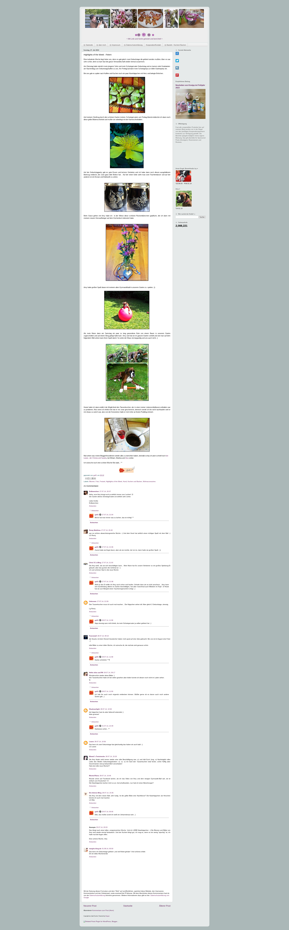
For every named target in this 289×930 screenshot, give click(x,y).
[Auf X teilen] (90, 478)
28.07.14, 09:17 (109, 672)
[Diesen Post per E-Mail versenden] (86, 478)
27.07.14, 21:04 (107, 515)
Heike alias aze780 (96, 672)
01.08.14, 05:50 (107, 848)
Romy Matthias (95, 530)
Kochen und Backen (135, 481)
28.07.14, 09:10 (103, 636)
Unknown (92, 601)
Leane (91, 741)
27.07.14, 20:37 (105, 491)
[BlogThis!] (88, 478)
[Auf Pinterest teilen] (95, 478)
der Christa (94, 458)
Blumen (92, 481)
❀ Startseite (88, 45)
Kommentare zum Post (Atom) (103, 910)
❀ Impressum (115, 45)
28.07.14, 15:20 (111, 756)
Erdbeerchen (94, 491)
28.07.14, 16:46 (105, 776)
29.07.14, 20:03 (101, 827)
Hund (125, 481)
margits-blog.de (95, 848)
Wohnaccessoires (149, 481)
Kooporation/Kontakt (153, 45)
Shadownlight (94, 709)
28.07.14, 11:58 (107, 620)
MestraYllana (94, 776)
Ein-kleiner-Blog (95, 793)
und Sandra (102, 458)
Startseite (127, 906)
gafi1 (97, 515)
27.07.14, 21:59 (102, 601)
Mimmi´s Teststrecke (97, 756)
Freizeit (102, 481)
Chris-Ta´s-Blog (95, 562)
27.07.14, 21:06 (107, 547)
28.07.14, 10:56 (100, 741)
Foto (97, 481)
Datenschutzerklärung (97, 895)
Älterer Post (164, 906)
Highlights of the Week (114, 481)
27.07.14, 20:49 (107, 530)
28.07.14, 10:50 (106, 709)
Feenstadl (93, 636)
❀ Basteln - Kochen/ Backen (175, 45)
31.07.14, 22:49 (107, 726)
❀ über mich (101, 45)
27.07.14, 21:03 (107, 562)
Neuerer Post (90, 906)
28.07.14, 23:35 (107, 793)
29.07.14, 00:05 (107, 811)
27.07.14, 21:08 (107, 581)
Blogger (107, 916)
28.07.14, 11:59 (107, 691)
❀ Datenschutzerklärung (133, 45)
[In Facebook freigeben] (93, 478)
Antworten (92, 506)
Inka (126, 458)
